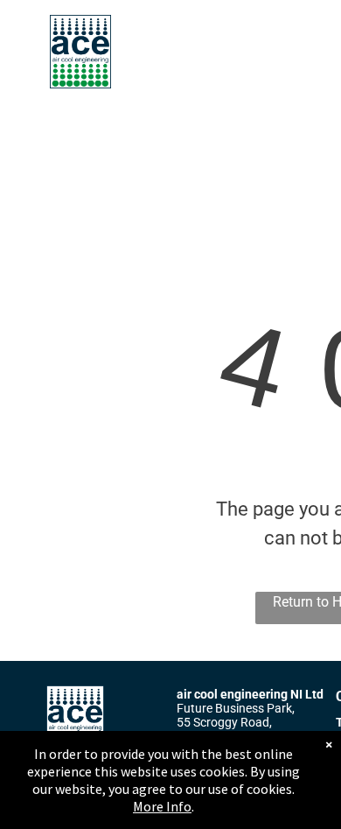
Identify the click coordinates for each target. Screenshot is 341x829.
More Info (162, 806)
